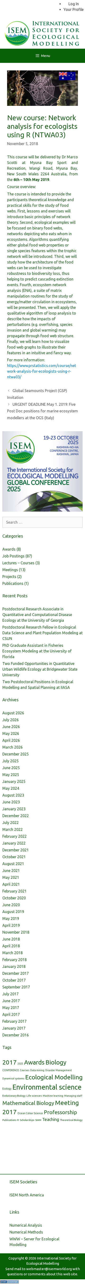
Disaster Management (58, 1070)
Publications (12, 583)
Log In (73, 4)
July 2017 (10, 994)
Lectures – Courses (18, 563)
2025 (20, 1063)
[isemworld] (42, 32)
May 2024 (10, 788)
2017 (9, 1062)
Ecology (6, 1088)
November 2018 (15, 932)
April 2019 (11, 925)
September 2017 (16, 987)
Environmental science (46, 1087)
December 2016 (15, 1035)
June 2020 (11, 905)
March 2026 (12, 747)
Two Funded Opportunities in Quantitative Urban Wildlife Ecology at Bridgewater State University (39, 669)
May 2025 (10, 774)
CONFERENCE (10, 1070)
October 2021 (14, 857)
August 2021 (13, 864)
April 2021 (11, 884)
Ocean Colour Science (30, 1113)
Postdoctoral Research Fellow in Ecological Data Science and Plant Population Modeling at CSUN (42, 633)
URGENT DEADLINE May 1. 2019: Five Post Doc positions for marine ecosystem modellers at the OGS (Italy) (42, 411)
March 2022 (12, 829)
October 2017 (14, 980)
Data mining (37, 1070)
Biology (56, 1062)
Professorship (60, 1112)
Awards (9, 549)
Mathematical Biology (28, 1103)
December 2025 (15, 754)
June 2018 (11, 939)
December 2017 (15, 973)
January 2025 (14, 781)
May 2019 (10, 918)
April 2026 (11, 740)
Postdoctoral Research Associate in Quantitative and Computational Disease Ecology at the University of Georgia (37, 614)
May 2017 (10, 1007)
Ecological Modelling (54, 1077)
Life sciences (34, 1095)
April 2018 (11, 946)
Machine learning (53, 1095)
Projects (9, 576)
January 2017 (14, 1028)
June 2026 (11, 726)
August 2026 (13, 713)
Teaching (50, 1119)
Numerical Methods (26, 1232)
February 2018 (14, 959)
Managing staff (73, 1095)
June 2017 (11, 1001)
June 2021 (11, 870)
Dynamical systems (13, 1078)
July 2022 (10, 822)
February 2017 (14, 1021)
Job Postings (13, 556)
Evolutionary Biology (14, 1095)
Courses (24, 1070)
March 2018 (12, 953)
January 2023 (14, 809)
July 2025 (10, 761)
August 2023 (13, 795)
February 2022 (14, 836)
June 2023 (11, 802)
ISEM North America (26, 1195)
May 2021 (10, 877)
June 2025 (11, 768)
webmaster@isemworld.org (49, 1269)
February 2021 (14, 891)
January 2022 (14, 843)
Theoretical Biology (71, 1120)
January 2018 (14, 966)
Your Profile (74, 9)
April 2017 (11, 1014)
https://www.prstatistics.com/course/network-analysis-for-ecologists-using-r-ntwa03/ (41, 371)
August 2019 (13, 912)
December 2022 (15, 816)
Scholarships (27, 1120)
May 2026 (10, 733)
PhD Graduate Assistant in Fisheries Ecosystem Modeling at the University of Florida (37, 651)
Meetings (10, 570)
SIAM (38, 1120)
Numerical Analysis (25, 1225)
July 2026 (10, 720)
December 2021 (15, 850)
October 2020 (14, 898)
